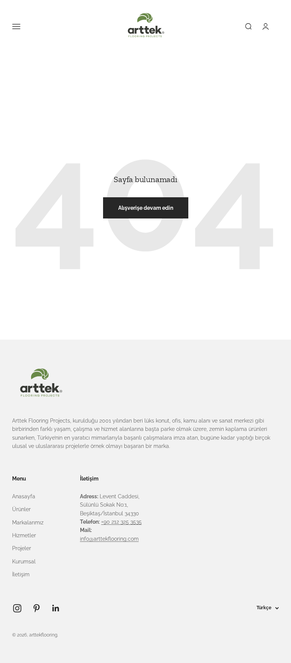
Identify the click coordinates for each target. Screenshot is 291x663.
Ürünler (21, 509)
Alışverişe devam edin (145, 208)
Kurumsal (24, 561)
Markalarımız (28, 522)
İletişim (21, 574)
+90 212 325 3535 (121, 522)
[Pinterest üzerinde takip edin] (36, 608)
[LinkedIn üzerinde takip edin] (56, 608)
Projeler (21, 548)
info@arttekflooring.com (109, 539)
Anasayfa (23, 496)
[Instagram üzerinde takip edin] (17, 608)
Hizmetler (24, 535)
